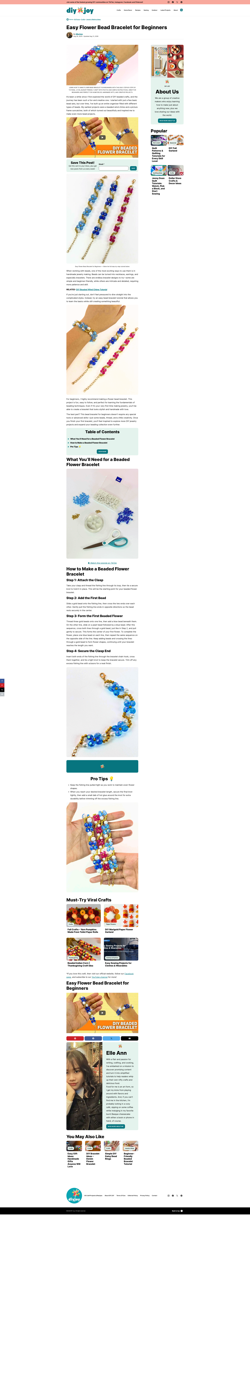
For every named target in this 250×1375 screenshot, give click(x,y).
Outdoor (154, 10)
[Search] (181, 10)
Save (133, 168)
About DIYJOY (109, 1195)
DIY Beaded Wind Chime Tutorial (91, 289)
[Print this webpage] (2, 694)
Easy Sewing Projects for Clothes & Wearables (118, 964)
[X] (177, 2)
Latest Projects (166, 10)
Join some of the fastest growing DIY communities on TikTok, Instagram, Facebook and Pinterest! (104, 2)
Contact (154, 1195)
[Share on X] (2, 690)
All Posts (77, 19)
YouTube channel (100, 977)
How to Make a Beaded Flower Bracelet (88, 443)
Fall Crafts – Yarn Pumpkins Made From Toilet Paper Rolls (83, 930)
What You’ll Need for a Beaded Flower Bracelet (92, 439)
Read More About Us (167, 120)
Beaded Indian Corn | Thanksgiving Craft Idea (80, 964)
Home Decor (128, 10)
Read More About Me (115, 1126)
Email (102, 164)
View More (102, 451)
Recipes (138, 10)
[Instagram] (168, 2)
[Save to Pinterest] (2, 685)
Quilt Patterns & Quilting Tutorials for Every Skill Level (158, 154)
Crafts (119, 10)
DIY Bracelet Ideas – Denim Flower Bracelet (92, 1158)
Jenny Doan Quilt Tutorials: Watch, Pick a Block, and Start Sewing (158, 186)
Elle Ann (79, 34)
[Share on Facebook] (2, 681)
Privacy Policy (145, 1195)
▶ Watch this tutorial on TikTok (102, 563)
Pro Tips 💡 (75, 447)
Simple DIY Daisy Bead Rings (111, 1156)
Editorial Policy (133, 1195)
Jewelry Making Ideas (93, 19)
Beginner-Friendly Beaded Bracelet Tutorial (129, 1158)
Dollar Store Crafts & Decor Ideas (175, 181)
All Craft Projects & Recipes (93, 1195)
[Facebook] (173, 2)
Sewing (146, 10)
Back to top (176, 1211)
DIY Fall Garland (173, 149)
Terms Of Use (121, 1195)
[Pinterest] (181, 2)
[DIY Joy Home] (80, 10)
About (176, 10)
